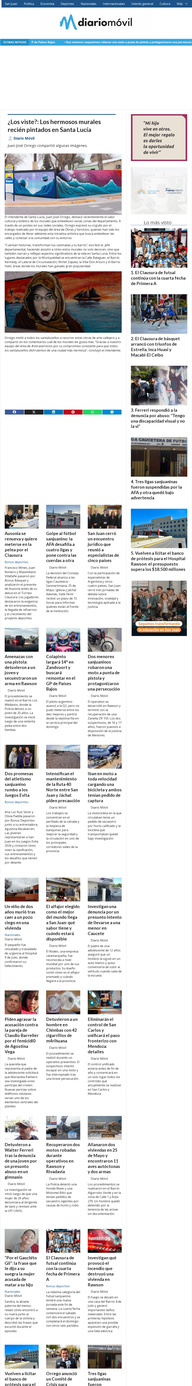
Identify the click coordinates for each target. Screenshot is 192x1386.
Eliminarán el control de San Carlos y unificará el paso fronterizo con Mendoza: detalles (104, 1035)
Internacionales (114, 4)
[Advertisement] (96, 75)
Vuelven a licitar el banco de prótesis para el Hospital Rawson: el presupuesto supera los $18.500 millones (158, 561)
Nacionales (88, 4)
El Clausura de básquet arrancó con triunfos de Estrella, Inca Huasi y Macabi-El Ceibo (155, 346)
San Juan (11, 4)
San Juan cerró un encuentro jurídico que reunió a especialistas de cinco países (103, 547)
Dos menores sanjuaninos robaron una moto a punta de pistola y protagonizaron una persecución (79, 42)
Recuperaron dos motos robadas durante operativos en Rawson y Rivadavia (63, 1158)
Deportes (67, 4)
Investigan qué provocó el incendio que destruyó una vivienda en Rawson (102, 1271)
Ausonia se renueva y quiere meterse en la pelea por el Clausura (21, 544)
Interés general (142, 4)
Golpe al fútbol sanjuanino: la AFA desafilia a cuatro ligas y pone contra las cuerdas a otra (61, 547)
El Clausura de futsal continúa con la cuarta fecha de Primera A (63, 1268)
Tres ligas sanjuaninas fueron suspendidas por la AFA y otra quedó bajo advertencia (156, 489)
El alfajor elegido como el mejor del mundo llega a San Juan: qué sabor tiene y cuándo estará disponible (63, 922)
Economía (47, 4)
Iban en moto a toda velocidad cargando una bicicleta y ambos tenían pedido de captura (105, 787)
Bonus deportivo (16, 562)
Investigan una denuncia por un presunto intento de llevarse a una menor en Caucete (105, 920)
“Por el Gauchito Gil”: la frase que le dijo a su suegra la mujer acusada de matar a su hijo (21, 1271)
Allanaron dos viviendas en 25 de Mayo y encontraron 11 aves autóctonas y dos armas (104, 1158)
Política (29, 4)
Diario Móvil (24, 138)
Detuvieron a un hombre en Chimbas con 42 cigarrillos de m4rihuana (62, 1030)
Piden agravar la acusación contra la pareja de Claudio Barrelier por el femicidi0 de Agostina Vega (22, 1035)
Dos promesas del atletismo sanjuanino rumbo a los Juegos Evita (19, 784)
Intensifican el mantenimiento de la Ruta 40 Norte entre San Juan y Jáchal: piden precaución (63, 787)
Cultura (165, 4)
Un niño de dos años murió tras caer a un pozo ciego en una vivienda (20, 917)
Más (180, 4)
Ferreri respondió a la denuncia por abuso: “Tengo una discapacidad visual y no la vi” (158, 418)
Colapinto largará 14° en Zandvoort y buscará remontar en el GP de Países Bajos (60, 672)
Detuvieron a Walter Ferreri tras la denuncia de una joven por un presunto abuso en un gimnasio (21, 1161)
